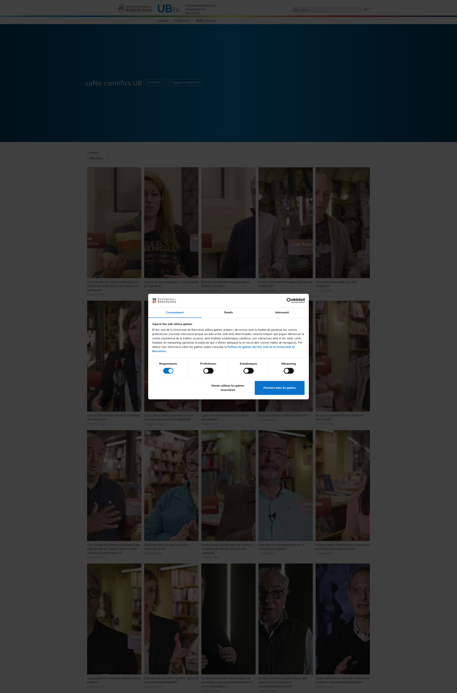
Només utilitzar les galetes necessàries (228, 387)
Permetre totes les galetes (279, 387)
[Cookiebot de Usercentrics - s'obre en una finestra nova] (289, 300)
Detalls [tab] (228, 312)
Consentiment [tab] (175, 312)
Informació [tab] (282, 312)
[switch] (208, 371)
